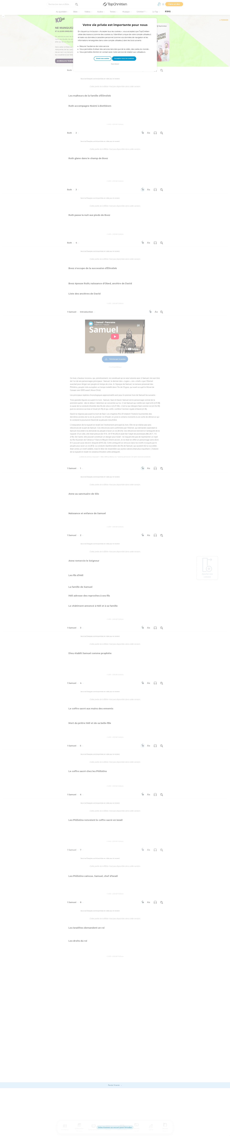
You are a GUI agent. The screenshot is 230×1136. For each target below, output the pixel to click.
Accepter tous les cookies (124, 58)
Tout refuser (115, 64)
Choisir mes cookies (102, 58)
